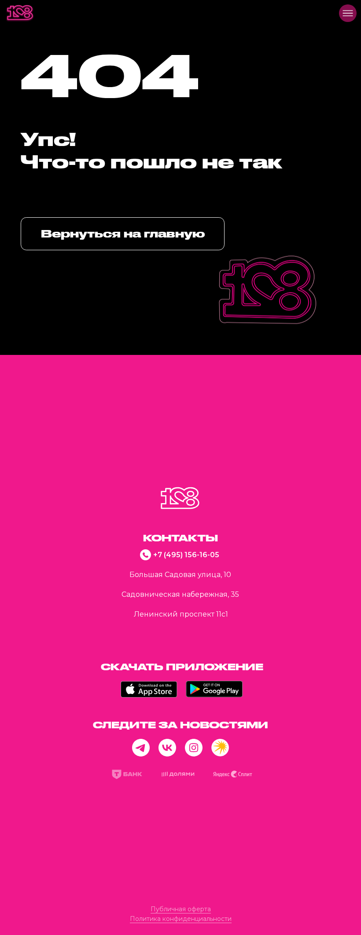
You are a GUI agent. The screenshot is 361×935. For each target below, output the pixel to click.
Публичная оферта (181, 909)
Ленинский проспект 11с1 (181, 614)
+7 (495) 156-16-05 (186, 555)
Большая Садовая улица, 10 (180, 574)
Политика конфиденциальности (181, 919)
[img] (20, 13)
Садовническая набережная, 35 (180, 594)
